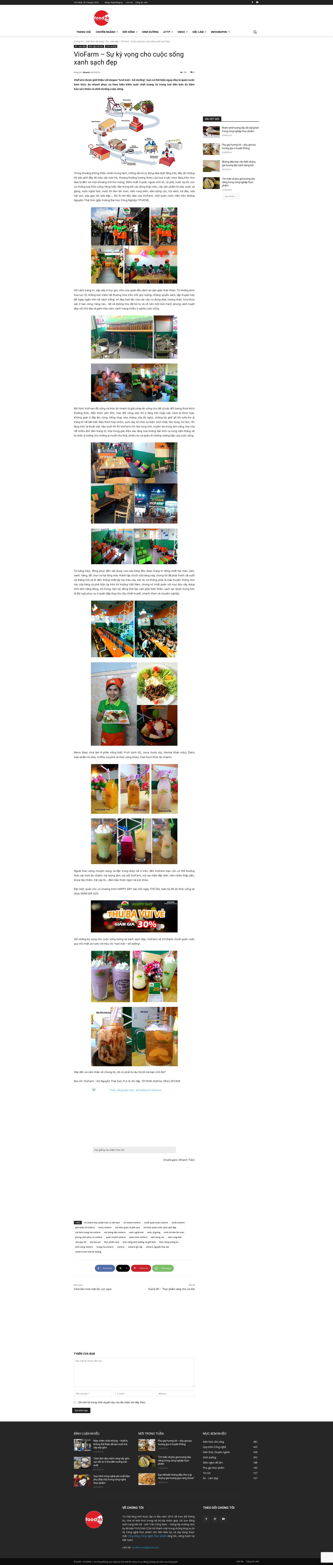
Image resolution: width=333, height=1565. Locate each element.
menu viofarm (105, 1227)
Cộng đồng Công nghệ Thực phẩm (147, 1536)
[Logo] (101, 18)
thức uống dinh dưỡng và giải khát (139, 1242)
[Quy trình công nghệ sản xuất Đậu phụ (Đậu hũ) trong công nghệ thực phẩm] (82, 1480)
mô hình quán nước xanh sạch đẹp (160, 1227)
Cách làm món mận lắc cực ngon (93, 1289)
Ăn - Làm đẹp (112, 41)
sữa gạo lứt (80, 1242)
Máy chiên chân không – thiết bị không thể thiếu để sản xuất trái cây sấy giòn (110, 1444)
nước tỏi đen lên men (174, 1232)
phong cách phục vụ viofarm (89, 1237)
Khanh (86, 72)
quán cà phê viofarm (116, 1237)
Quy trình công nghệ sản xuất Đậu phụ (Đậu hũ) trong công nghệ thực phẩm (111, 1479)
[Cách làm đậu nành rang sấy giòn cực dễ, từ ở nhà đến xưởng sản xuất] (82, 1463)
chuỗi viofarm (178, 1222)
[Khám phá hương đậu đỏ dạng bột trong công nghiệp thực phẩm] (211, 132)
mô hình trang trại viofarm (88, 1232)
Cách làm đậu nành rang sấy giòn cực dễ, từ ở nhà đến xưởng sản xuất (111, 1462)
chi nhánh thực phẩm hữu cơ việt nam (102, 1222)
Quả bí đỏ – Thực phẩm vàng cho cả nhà (171, 1289)
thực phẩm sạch (111, 1242)
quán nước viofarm (138, 1237)
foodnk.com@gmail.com (145, 1547)
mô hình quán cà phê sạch (127, 1227)
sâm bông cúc (157, 1237)
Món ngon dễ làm (96, 46)
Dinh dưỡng (111, 46)
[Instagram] (214, 1519)
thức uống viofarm (84, 1247)
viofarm (121, 1247)
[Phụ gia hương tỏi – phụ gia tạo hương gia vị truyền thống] (211, 149)
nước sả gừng (153, 1232)
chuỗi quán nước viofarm (156, 1222)
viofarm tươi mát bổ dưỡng (88, 1251)
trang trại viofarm (105, 1247)
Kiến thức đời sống (95, 41)
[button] (255, 32)
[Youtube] (257, 3)
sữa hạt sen (95, 1242)
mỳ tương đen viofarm (115, 1232)
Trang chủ (79, 41)
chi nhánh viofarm (132, 1222)
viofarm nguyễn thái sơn (157, 1247)
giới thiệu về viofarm (85, 1227)
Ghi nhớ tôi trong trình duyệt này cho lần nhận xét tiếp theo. (112, 1402)
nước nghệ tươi (136, 1232)
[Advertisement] (192, 17)
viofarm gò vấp (135, 1247)
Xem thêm (230, 196)
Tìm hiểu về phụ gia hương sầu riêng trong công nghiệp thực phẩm (238, 182)
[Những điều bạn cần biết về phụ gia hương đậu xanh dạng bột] (211, 166)
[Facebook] (252, 3)
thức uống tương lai (168, 1242)
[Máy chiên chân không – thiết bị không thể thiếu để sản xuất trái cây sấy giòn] (82, 1445)
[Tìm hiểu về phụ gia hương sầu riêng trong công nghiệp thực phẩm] (211, 183)
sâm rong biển (175, 1237)
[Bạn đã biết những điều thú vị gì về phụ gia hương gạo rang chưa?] (146, 1479)
